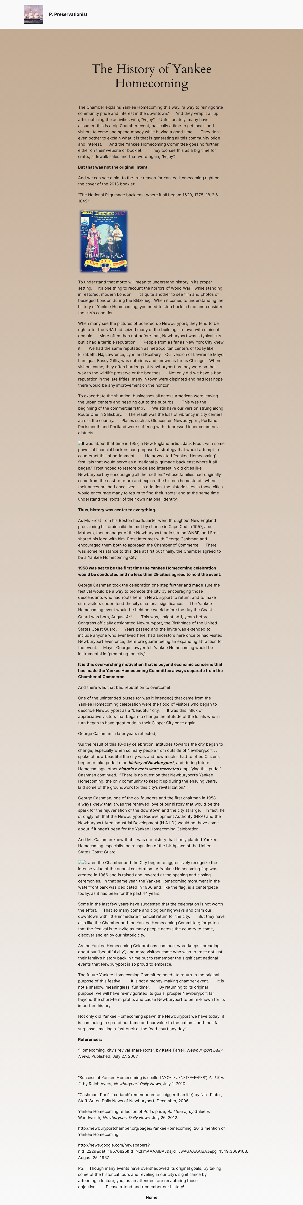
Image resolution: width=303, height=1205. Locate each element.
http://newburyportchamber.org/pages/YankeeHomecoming (135, 1128)
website (113, 150)
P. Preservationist (68, 14)
